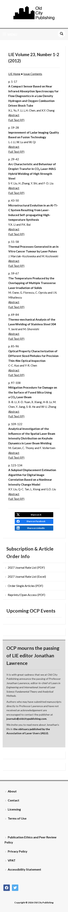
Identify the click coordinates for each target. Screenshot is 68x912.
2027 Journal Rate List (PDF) (26, 567)
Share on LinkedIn (36, 528)
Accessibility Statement (24, 869)
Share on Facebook (36, 521)
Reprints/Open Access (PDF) (26, 595)
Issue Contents (32, 74)
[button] (10, 34)
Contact (13, 800)
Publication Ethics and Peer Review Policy (30, 839)
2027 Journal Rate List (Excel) (27, 576)
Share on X (36, 514)
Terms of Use (17, 818)
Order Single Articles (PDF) (25, 585)
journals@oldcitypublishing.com (26, 718)
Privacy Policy (17, 851)
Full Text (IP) (16, 120)
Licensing (14, 809)
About (12, 791)
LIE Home (14, 74)
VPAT (11, 860)
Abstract (13, 115)
